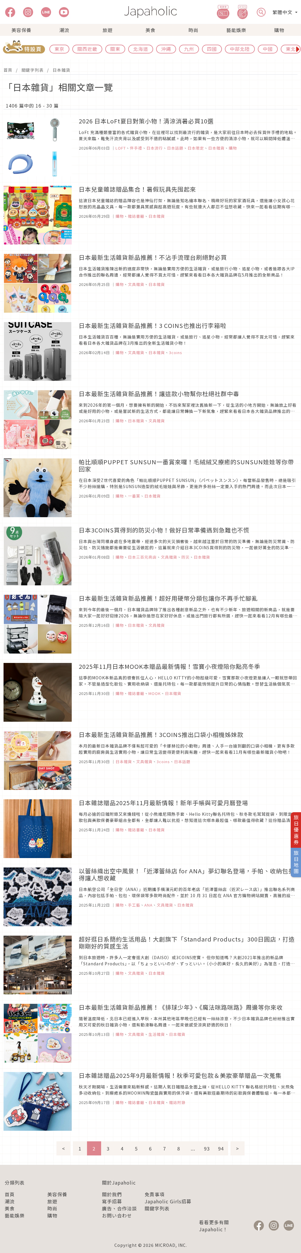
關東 (115, 48)
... (193, 1148)
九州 (189, 48)
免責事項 (155, 1194)
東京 (59, 48)
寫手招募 (112, 1201)
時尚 (193, 29)
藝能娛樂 (236, 29)
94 (221, 1148)
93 (207, 1148)
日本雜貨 (61, 70)
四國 (212, 48)
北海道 (140, 48)
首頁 (8, 70)
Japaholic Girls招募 (168, 1201)
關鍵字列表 (32, 70)
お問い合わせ (117, 1215)
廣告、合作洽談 (119, 1208)
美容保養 (21, 29)
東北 (291, 48)
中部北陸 (240, 48)
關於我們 (112, 1194)
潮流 (64, 29)
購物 (279, 29)
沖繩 (166, 48)
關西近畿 (87, 48)
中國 (268, 48)
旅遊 (108, 29)
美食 (150, 29)
